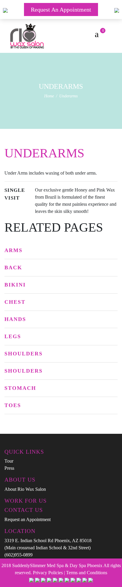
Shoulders (23, 354)
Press (9, 468)
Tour (8, 460)
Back (13, 267)
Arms (13, 250)
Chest (14, 302)
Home (49, 96)
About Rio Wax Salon (25, 489)
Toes (12, 405)
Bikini (15, 285)
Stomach (20, 388)
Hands (15, 319)
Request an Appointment (61, 9)
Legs (12, 336)
